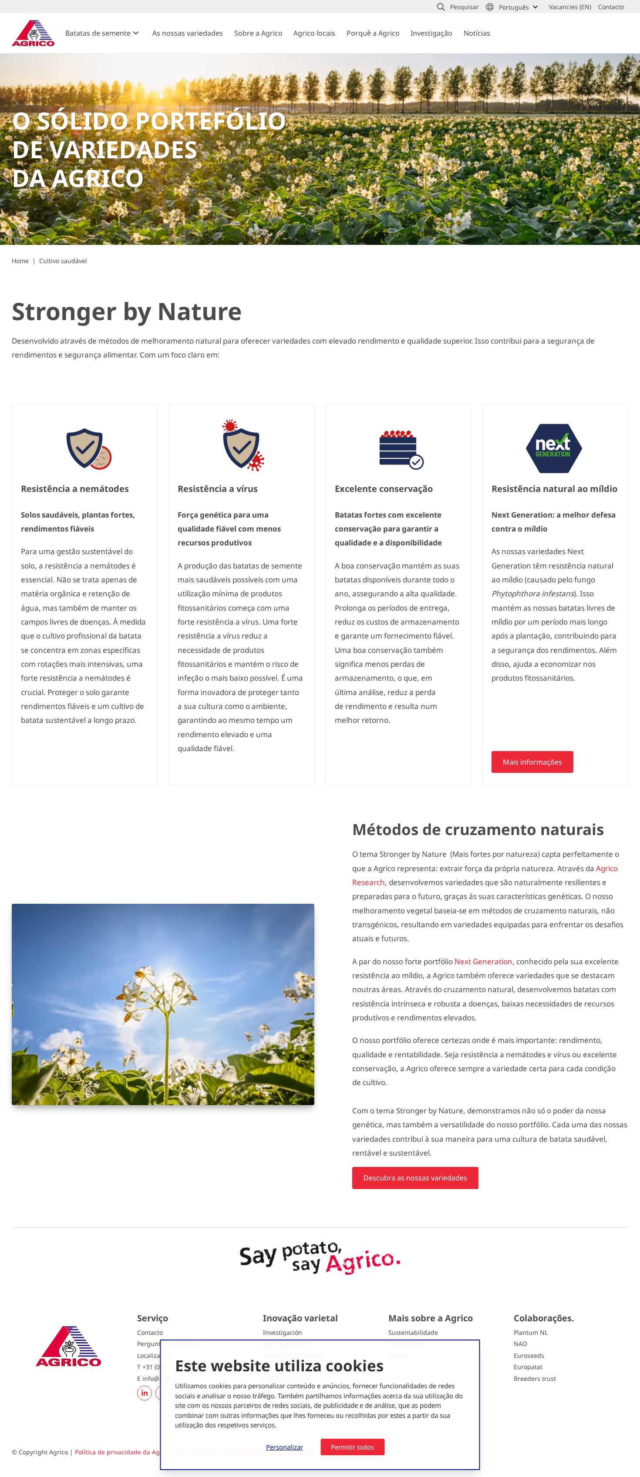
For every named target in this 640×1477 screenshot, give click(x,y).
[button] (458, 6)
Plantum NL (531, 1332)
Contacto (150, 1332)
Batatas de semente (98, 33)
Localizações (155, 1355)
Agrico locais (314, 33)
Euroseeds (529, 1355)
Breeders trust (535, 1378)
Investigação (431, 33)
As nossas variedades (187, 33)
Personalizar (284, 1447)
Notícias (477, 33)
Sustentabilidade (413, 1332)
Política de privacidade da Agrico (123, 1452)
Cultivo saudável (63, 261)
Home (20, 261)
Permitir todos (352, 1447)
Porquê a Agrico (373, 33)
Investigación (282, 1332)
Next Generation (483, 961)
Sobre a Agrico (258, 33)
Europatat (528, 1367)
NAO (520, 1344)
